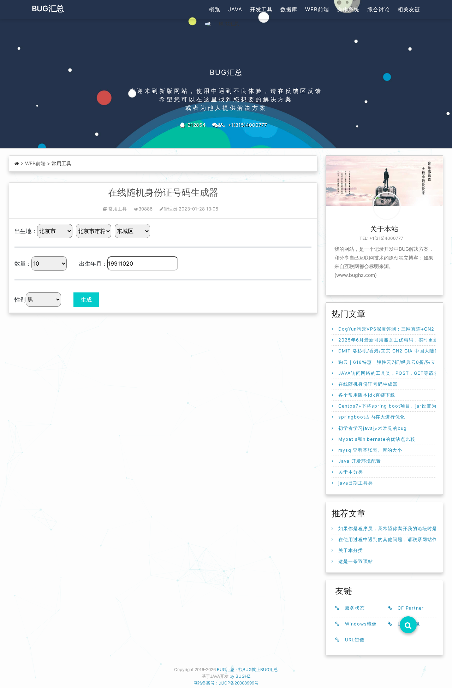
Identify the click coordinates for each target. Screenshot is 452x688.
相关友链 (409, 9)
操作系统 (348, 9)
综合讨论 (378, 9)
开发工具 (261, 9)
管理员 (170, 209)
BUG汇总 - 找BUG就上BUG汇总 (247, 669)
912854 (195, 125)
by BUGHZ (240, 676)
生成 (86, 299)
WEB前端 (317, 9)
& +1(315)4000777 (242, 125)
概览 (214, 9)
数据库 (288, 9)
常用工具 (61, 163)
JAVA (235, 9)
